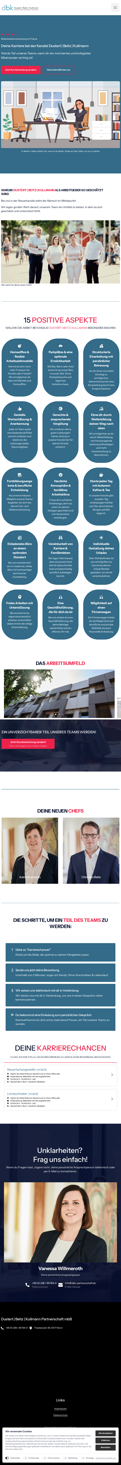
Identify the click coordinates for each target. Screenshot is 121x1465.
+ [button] (5, 1317)
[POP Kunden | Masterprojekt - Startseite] (20, 7)
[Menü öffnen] (115, 7)
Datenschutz (60, 1393)
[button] (60, 1341)
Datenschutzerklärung (106, 1458)
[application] (60, 1341)
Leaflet (85, 1368)
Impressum (60, 1387)
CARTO (116, 1368)
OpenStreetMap (96, 1368)
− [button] (5, 1322)
